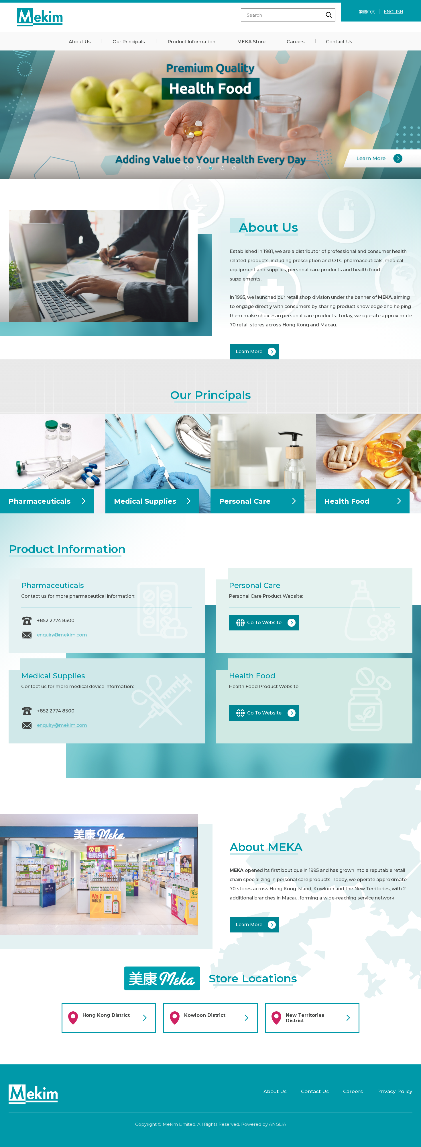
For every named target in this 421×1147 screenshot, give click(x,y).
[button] (187, 168)
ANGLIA (277, 1124)
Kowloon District (204, 1015)
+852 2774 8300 (55, 620)
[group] (210, 114)
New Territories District (305, 1017)
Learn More (249, 351)
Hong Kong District (106, 1015)
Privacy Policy (394, 1091)
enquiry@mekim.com (62, 635)
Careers (353, 1091)
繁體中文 (367, 11)
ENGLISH (393, 11)
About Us (275, 1091)
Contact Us (315, 1091)
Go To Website (264, 622)
